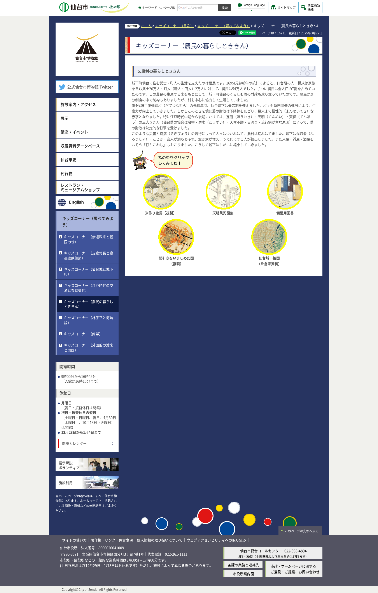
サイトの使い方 (74, 540)
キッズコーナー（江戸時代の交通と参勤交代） (88, 288)
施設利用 (66, 482)
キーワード (149, 7)
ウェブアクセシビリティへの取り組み (216, 540)
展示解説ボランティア (69, 465)
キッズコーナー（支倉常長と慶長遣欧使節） (88, 255)
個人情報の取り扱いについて (159, 540)
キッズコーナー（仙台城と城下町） (88, 271)
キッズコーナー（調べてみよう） (224, 25)
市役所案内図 (243, 573)
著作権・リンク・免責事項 (112, 540)
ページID (169, 7)
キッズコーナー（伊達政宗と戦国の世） (88, 239)
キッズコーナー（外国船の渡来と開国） (88, 347)
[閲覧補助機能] (310, 7)
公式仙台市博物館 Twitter (90, 87)
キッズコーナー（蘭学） (83, 333)
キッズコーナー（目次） (174, 25)
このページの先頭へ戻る (301, 531)
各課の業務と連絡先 (243, 564)
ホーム (146, 25)
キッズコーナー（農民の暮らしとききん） (88, 304)
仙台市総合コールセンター (261, 550)
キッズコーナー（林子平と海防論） (88, 320)
